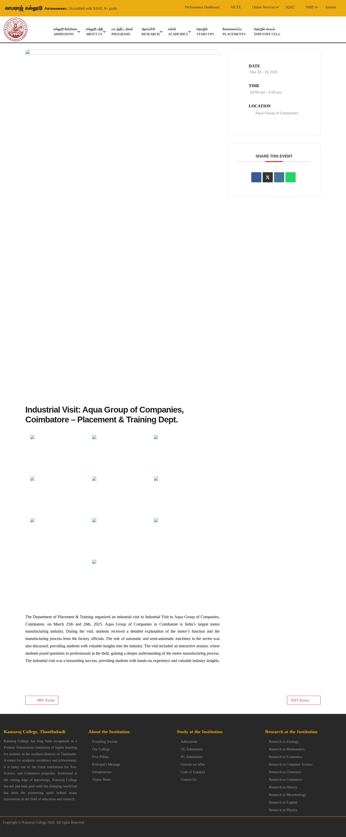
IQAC (290, 7)
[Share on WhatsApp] (290, 177)
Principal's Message (106, 764)
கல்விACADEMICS (178, 31)
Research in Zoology (284, 742)
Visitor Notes (101, 780)
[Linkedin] (279, 177)
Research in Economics (285, 757)
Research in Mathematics (286, 749)
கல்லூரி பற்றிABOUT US (94, 31)
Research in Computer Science (291, 764)
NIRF (310, 7)
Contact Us (188, 780)
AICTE (235, 7)
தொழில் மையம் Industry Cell (267, 31)
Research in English (283, 802)
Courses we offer (193, 764)
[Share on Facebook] (256, 177)
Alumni (330, 7)
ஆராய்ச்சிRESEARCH (151, 31)
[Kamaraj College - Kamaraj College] (12, 29)
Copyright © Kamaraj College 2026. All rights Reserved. (42, 822)
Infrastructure (102, 772)
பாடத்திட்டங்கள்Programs (122, 31)
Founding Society (105, 742)
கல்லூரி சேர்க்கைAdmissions (65, 31)
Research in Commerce (285, 780)
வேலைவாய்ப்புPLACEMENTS (234, 31)
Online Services (263, 7)
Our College (101, 749)
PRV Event (45, 700)
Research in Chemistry (285, 772)
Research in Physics (283, 810)
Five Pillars (100, 757)
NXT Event (300, 700)
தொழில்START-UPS (205, 31)
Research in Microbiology (287, 795)
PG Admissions (191, 757)
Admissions (189, 742)
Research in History (283, 787)
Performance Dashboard (202, 7)
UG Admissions (192, 749)
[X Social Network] (268, 177)
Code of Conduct (193, 772)
